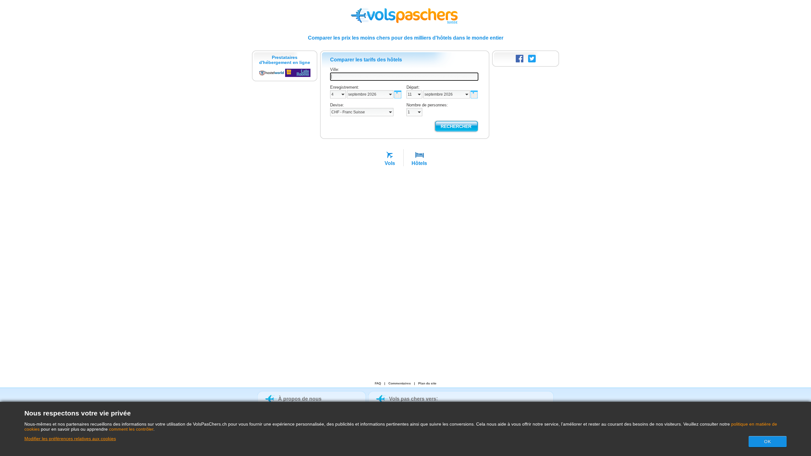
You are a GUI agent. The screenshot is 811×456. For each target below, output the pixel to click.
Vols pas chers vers (412, 399)
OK (767, 441)
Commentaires (399, 383)
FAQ (378, 383)
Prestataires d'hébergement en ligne (284, 60)
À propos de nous (300, 399)
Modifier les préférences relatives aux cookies (70, 438)
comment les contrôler (131, 429)
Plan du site (427, 383)
